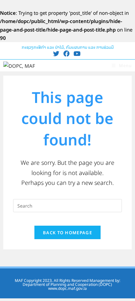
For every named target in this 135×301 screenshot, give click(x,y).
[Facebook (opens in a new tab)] (66, 53)
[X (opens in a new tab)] (57, 53)
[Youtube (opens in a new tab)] (76, 53)
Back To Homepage (67, 232)
